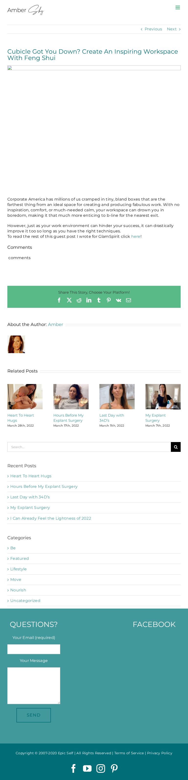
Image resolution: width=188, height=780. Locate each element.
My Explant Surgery (30, 507)
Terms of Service (129, 753)
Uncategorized (25, 600)
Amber (55, 324)
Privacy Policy (159, 753)
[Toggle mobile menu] (178, 7)
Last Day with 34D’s (30, 497)
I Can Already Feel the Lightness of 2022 (50, 518)
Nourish (18, 590)
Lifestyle (18, 569)
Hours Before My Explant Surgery (44, 486)
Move (15, 579)
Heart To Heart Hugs (31, 476)
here (136, 236)
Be (13, 548)
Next (172, 29)
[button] (11, 406)
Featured (19, 558)
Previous (153, 29)
